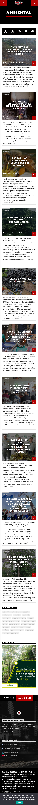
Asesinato (6, 612)
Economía (26, 615)
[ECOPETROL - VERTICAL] (19, 666)
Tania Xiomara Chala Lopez (12, 458)
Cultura (5, 326)
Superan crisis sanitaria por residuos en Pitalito (19, 389)
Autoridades (16, 612)
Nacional (6, 627)
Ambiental (6, 94)
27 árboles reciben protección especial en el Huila (19, 221)
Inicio (6, 791)
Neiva (13, 627)
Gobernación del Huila (11, 621)
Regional (6, 40)
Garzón (30, 618)
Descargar (12, 788)
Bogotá (26, 612)
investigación (14, 624)
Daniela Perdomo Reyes (11, 349)
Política (6, 630)
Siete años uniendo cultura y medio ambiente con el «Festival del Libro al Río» (19, 337)
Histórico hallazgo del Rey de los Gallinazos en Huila (19, 105)
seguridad (29, 630)
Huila (33, 621)
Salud (21, 630)
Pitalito (20, 627)
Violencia (14, 633)
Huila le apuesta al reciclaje (19, 280)
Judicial (5, 435)
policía (27, 627)
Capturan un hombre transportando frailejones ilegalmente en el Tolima (19, 446)
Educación (7, 618)
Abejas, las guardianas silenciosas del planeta (19, 162)
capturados (7, 615)
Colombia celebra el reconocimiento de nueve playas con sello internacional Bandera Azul (19, 505)
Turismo (5, 494)
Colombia (17, 615)
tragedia (6, 633)
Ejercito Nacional (19, 618)
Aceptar (19, 802)
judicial (24, 624)
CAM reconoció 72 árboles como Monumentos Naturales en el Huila (19, 562)
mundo (31, 624)
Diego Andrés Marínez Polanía (13, 62)
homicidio (25, 621)
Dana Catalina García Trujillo (12, 117)
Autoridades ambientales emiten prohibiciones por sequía (19, 50)
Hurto (5, 624)
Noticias (16, 791)
